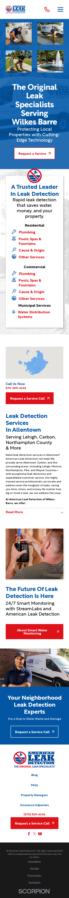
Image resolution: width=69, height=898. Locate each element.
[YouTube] (40, 833)
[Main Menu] (60, 9)
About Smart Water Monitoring (32, 632)
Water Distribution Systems (34, 314)
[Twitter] (34, 833)
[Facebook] (29, 833)
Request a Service (32, 153)
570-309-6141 (16, 388)
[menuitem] (34, 861)
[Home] (16, 9)
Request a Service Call (27, 398)
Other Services (32, 256)
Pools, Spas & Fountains (30, 241)
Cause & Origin (32, 250)
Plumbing (27, 231)
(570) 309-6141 (34, 814)
